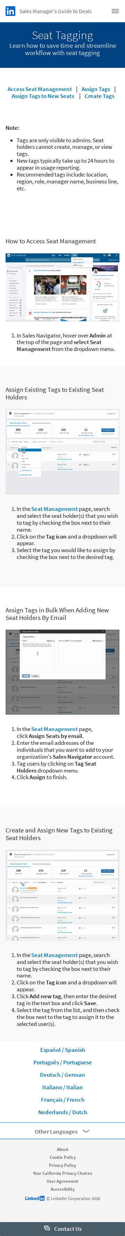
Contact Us (67, 1229)
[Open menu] (115, 11)
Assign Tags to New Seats (43, 96)
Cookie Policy (63, 1157)
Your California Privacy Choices (62, 1173)
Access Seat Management (40, 89)
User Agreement (62, 1181)
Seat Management (54, 509)
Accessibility (63, 1189)
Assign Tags (96, 89)
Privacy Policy (62, 1165)
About (62, 1149)
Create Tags (99, 96)
